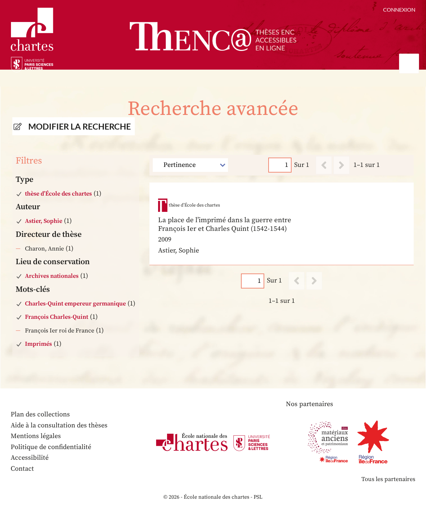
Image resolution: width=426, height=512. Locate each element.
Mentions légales (36, 436)
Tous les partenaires (388, 479)
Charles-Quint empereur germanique (75, 303)
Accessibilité (30, 458)
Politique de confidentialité (51, 447)
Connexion (399, 9)
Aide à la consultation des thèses (59, 425)
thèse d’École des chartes (58, 194)
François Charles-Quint (56, 317)
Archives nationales (52, 276)
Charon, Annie (44, 249)
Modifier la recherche (79, 126)
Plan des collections (40, 414)
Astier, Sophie (43, 221)
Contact (22, 469)
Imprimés (38, 344)
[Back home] (213, 36)
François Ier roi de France (59, 330)
